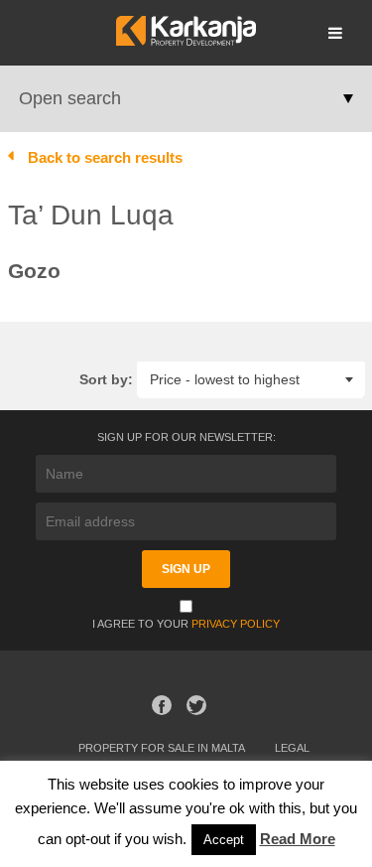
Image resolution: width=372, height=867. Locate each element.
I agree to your (186, 624)
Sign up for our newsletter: (186, 437)
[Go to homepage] (186, 40)
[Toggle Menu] (335, 33)
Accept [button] (223, 839)
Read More (297, 838)
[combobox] (251, 379)
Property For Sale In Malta (161, 748)
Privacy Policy (235, 624)
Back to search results (105, 157)
